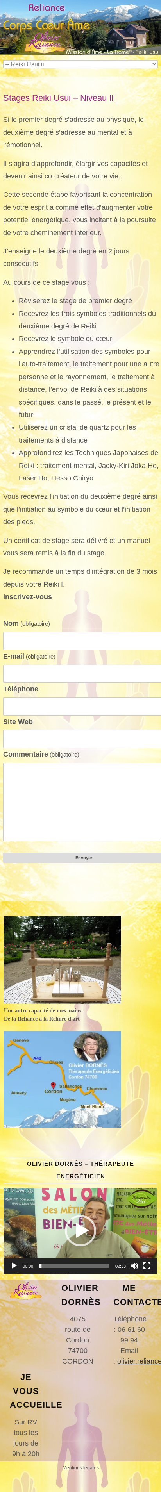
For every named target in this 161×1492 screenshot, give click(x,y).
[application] (80, 1231)
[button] (80, 1230)
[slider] (74, 1266)
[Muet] (134, 1266)
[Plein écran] (147, 1266)
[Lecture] (14, 1266)
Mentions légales (81, 1468)
